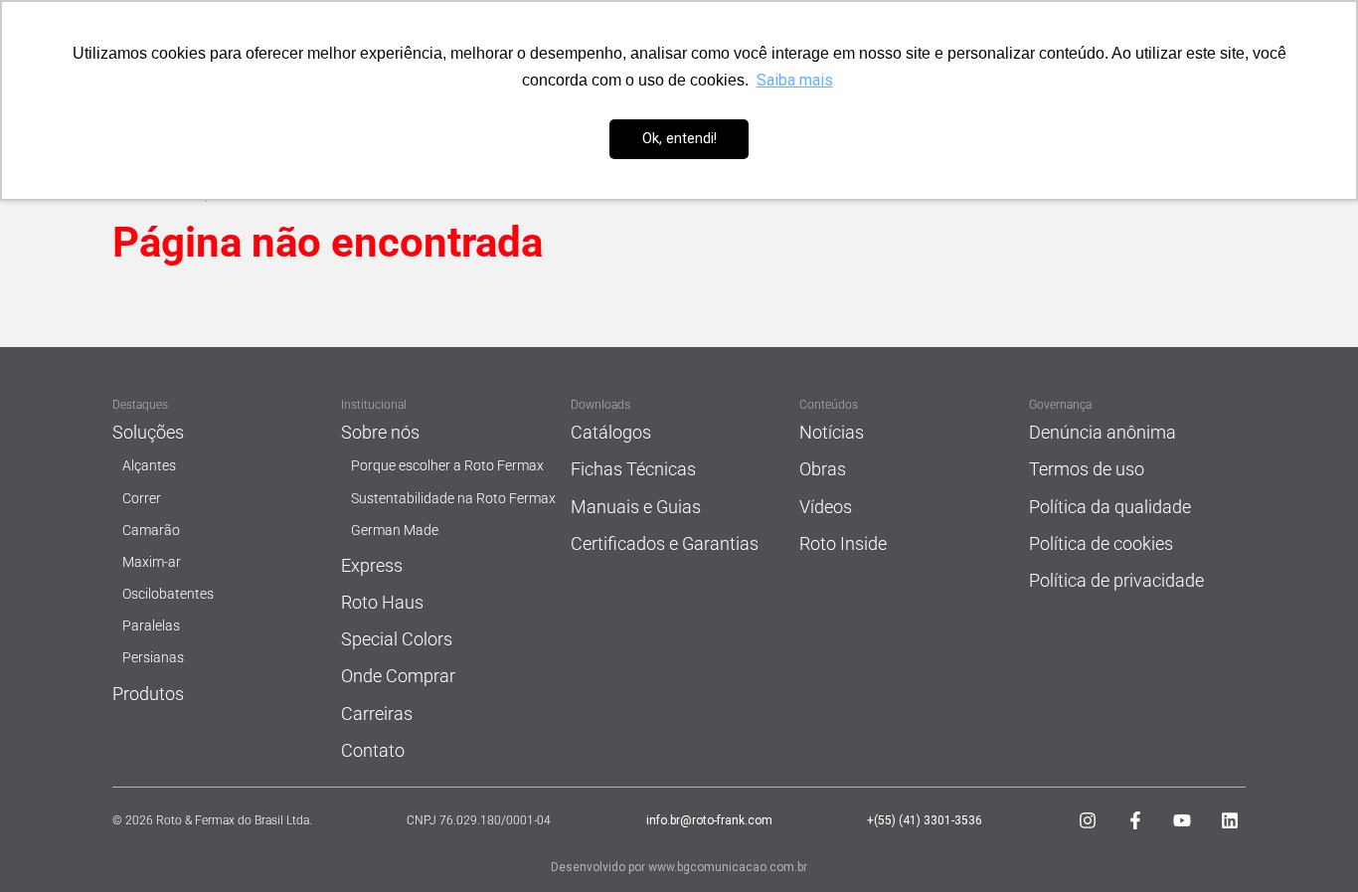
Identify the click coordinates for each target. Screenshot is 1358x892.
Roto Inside (843, 543)
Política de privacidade (1116, 580)
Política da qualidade (1110, 506)
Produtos (148, 693)
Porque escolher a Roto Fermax (447, 465)
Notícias (831, 432)
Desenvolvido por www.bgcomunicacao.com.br (679, 867)
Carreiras (377, 713)
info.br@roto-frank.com (709, 820)
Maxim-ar (151, 562)
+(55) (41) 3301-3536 (924, 820)
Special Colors (396, 638)
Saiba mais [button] (795, 80)
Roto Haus (382, 602)
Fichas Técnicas (633, 468)
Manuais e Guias (636, 506)
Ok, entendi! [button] (679, 138)
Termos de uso (1086, 468)
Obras (822, 468)
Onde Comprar (398, 675)
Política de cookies (1101, 543)
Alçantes (149, 465)
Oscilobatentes (168, 594)
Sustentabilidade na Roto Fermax (453, 498)
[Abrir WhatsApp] (1308, 841)
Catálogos (611, 432)
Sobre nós (380, 432)
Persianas (153, 657)
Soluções (148, 432)
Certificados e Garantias (665, 543)
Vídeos (825, 506)
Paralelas (151, 626)
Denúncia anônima (1102, 432)
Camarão (151, 530)
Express (372, 565)
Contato (373, 750)
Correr (141, 498)
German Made (394, 530)
